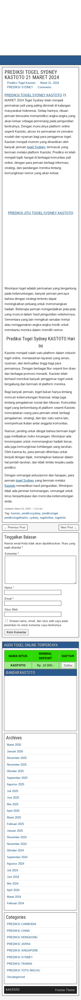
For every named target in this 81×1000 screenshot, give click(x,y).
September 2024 (17, 857)
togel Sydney (36, 147)
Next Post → (69, 527)
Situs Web (11, 609)
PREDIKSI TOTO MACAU (23, 970)
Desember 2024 (17, 837)
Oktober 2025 (15, 771)
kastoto (15, 513)
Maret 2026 (14, 744)
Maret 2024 (14, 896)
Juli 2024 (12, 870)
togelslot (60, 517)
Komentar (12, 553)
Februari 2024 (15, 903)
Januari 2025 (15, 830)
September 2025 (17, 777)
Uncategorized (16, 977)
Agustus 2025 (15, 784)
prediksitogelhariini (16, 517)
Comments (44, 87)
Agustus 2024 (15, 863)
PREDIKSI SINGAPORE (22, 950)
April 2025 (13, 810)
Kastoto (10, 485)
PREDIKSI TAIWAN (19, 963)
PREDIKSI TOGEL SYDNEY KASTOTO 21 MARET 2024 (32, 74)
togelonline (46, 517)
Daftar (68, 665)
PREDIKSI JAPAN (18, 944)
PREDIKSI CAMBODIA (21, 924)
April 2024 (13, 890)
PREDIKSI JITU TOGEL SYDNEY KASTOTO (40, 213)
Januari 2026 (15, 751)
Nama (9, 587)
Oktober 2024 (15, 850)
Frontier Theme (65, 990)
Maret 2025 (14, 817)
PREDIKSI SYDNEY (20, 87)
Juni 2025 (13, 797)
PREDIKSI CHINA (18, 930)
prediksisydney (31, 513)
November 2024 (17, 844)
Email (9, 598)
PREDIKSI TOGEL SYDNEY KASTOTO (33, 95)
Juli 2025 (12, 791)
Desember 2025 (17, 758)
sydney (33, 517)
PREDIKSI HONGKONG (22, 937)
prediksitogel (50, 513)
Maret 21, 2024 (49, 82)
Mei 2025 (12, 804)
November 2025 (17, 764)
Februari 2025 (15, 824)
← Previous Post (14, 527)
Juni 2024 (13, 876)
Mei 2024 (12, 883)
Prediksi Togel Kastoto (21, 82)
